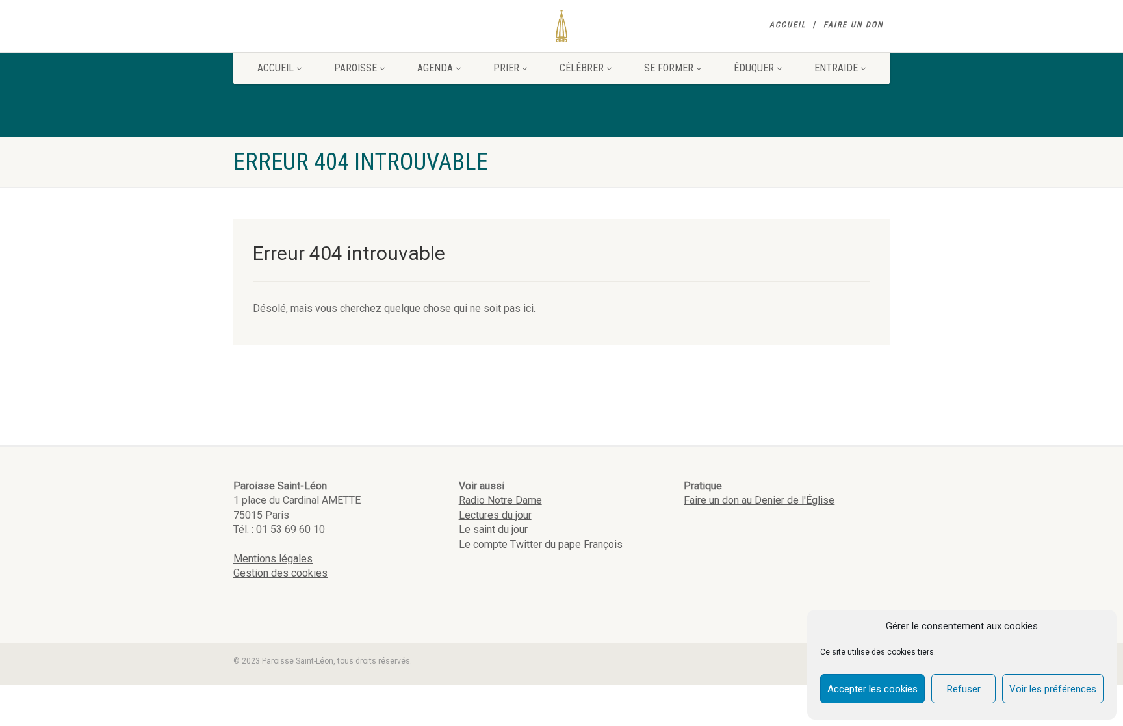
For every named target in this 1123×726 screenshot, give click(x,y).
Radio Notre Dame (500, 500)
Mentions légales (273, 558)
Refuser (964, 689)
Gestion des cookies (280, 573)
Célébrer (582, 68)
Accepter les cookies (872, 689)
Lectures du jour (495, 515)
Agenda (435, 68)
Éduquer (754, 68)
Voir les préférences (1052, 689)
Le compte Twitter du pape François (541, 544)
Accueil (788, 24)
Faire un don (853, 24)
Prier (506, 68)
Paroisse (355, 68)
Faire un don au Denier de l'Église (759, 500)
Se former (668, 68)
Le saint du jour (493, 529)
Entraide (836, 68)
